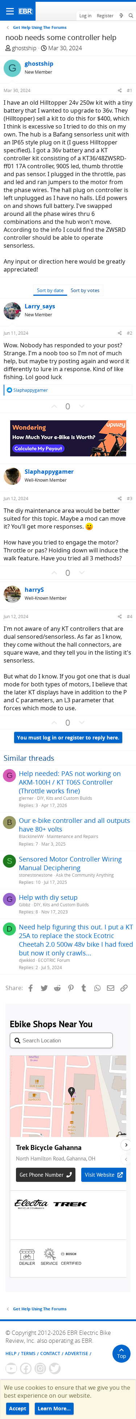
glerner (26, 798)
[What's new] (121, 16)
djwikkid (27, 960)
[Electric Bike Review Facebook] (26, 1368)
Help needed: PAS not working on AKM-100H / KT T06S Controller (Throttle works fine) (70, 782)
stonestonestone (36, 875)
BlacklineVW (31, 836)
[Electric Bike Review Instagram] (40, 1368)
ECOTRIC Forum (54, 960)
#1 (129, 90)
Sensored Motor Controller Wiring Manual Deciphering (70, 863)
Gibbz (24, 905)
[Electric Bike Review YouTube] (11, 1368)
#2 (129, 333)
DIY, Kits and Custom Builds (64, 798)
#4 (129, 616)
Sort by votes (85, 290)
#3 (129, 498)
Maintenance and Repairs (72, 836)
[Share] (119, 90)
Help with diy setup (48, 897)
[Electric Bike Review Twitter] (55, 1368)
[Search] (131, 16)
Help (10, 1353)
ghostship (24, 48)
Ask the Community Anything (85, 875)
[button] (10, 11)
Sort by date (50, 290)
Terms (28, 1353)
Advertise (76, 1353)
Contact (50, 1353)
